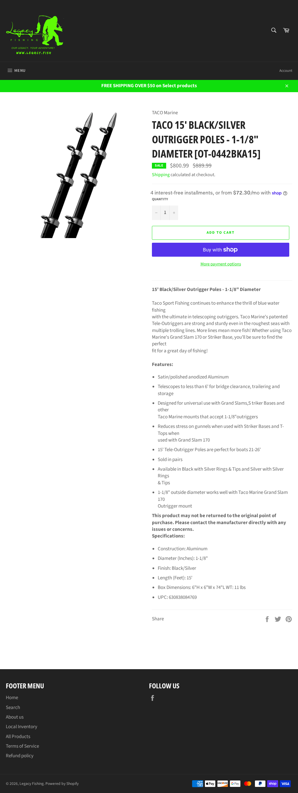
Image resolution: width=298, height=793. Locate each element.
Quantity (160, 199)
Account (285, 70)
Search (13, 707)
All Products (18, 736)
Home (12, 697)
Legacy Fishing (31, 783)
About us (15, 717)
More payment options (221, 264)
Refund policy (19, 755)
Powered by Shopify (62, 783)
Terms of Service (22, 746)
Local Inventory (21, 726)
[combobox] (273, 30)
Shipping (161, 175)
